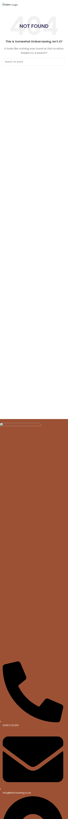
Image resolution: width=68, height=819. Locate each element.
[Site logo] (10, 4)
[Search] (62, 62)
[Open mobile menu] (63, 5)
